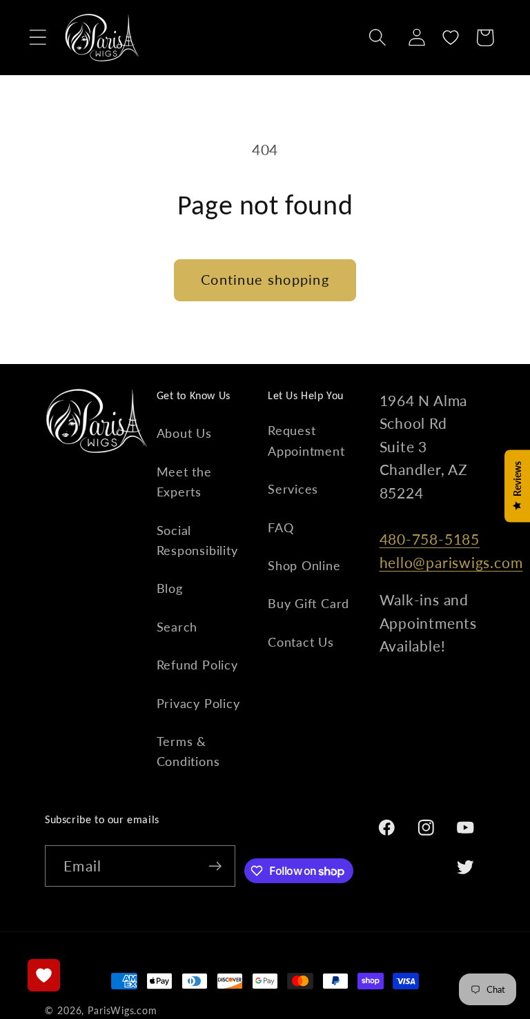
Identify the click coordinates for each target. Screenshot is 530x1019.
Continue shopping (265, 279)
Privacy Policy (198, 703)
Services (293, 488)
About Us (184, 433)
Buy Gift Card (308, 603)
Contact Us (301, 641)
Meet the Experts (184, 481)
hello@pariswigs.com (451, 562)
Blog (170, 588)
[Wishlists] (44, 975)
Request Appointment (306, 440)
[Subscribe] (215, 866)
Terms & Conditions (188, 751)
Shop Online (304, 565)
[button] (37, 37)
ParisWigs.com (122, 1010)
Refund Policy (197, 664)
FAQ (280, 527)
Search (177, 626)
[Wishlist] (451, 37)
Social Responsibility (197, 540)
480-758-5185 (430, 538)
